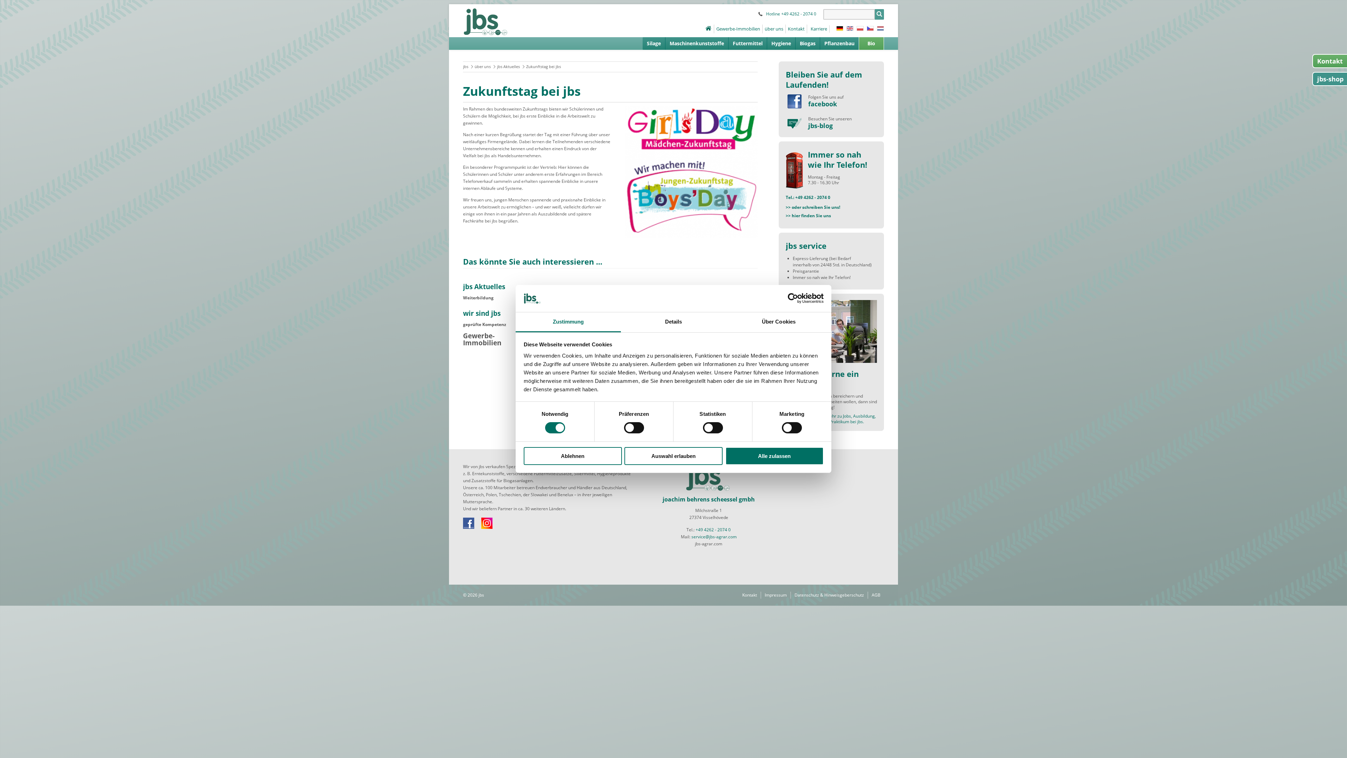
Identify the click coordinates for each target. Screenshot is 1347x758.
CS (870, 28)
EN (850, 28)
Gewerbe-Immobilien (738, 29)
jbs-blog (820, 125)
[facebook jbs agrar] (795, 101)
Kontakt (796, 29)
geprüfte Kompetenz (484, 324)
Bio (871, 43)
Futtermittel (748, 43)
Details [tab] (673, 322)
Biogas (808, 43)
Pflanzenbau (839, 43)
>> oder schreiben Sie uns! (813, 207)
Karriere (819, 29)
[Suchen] (879, 14)
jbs (465, 66)
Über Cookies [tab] (779, 322)
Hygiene (781, 43)
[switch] (634, 427)
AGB (876, 595)
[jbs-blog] (795, 123)
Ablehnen (572, 456)
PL (860, 28)
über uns (774, 29)
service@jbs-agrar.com (714, 537)
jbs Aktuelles (508, 66)
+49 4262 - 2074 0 (713, 530)
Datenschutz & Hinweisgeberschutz (829, 595)
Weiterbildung (478, 298)
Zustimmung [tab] (568, 322)
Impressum (776, 595)
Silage (654, 43)
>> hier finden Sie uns (808, 216)
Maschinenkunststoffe (697, 43)
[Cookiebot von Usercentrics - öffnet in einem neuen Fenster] (793, 298)
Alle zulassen (774, 456)
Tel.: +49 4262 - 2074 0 (808, 197)
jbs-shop (1330, 79)
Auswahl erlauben (673, 456)
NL (880, 28)
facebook (822, 104)
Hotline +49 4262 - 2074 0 (791, 14)
